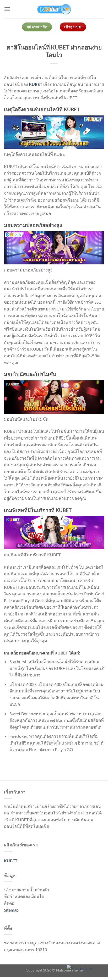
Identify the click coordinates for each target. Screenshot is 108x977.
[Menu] (7, 9)
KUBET (35, 84)
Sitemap (11, 909)
